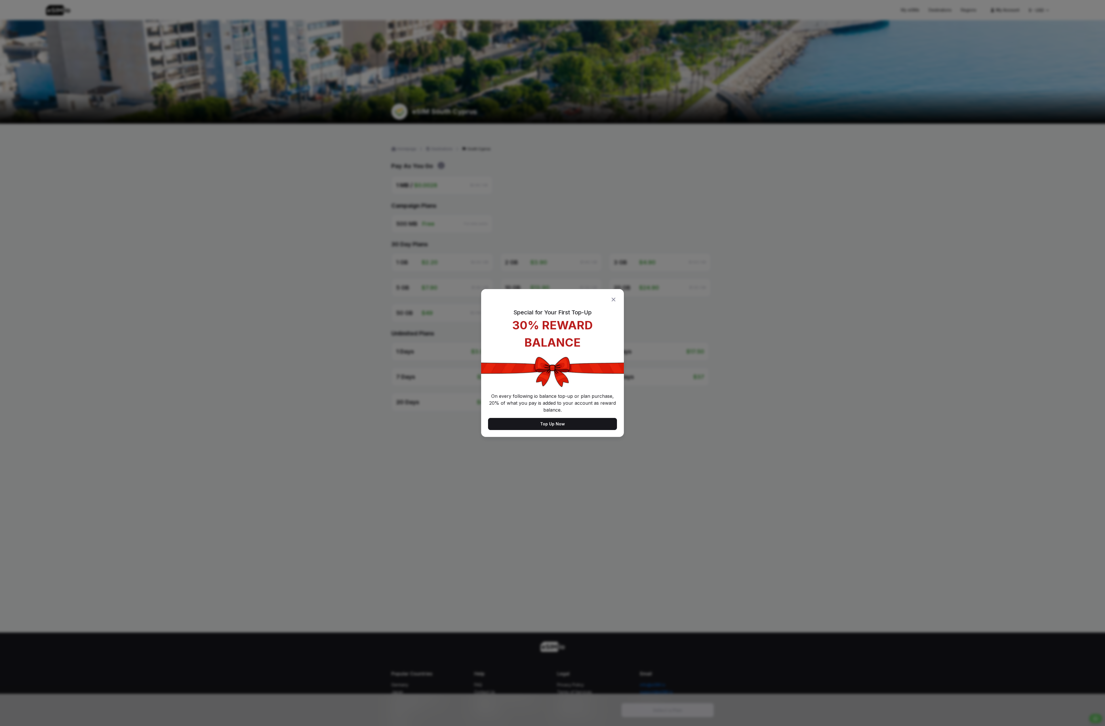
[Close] (613, 299)
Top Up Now (552, 423)
